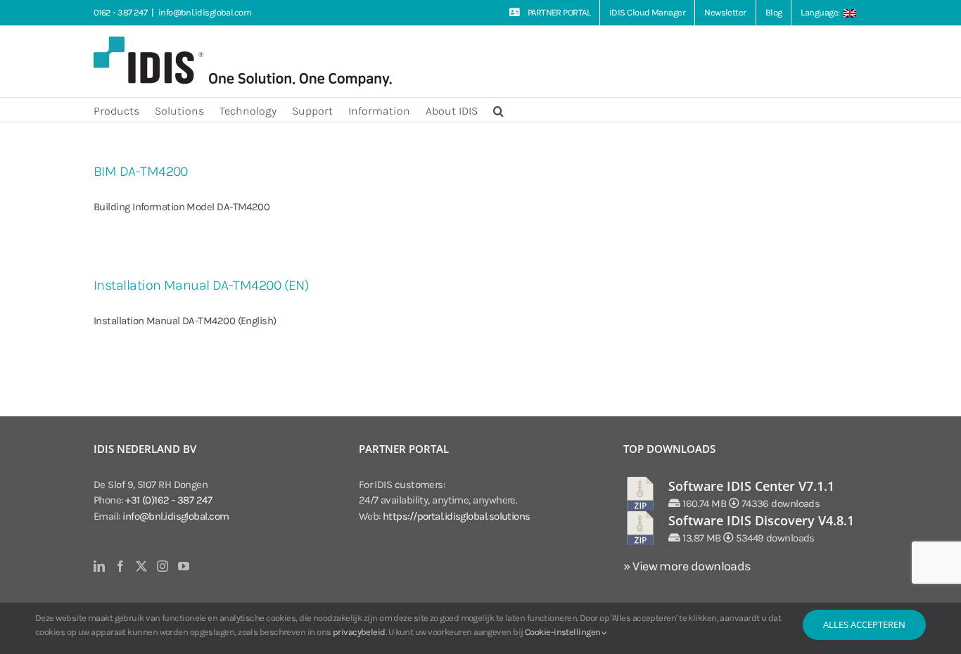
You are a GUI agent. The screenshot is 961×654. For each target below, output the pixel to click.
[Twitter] (141, 566)
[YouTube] (183, 566)
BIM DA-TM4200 (141, 171)
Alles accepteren (864, 624)
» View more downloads (686, 566)
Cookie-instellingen (563, 632)
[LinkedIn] (99, 566)
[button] (498, 110)
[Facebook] (120, 566)
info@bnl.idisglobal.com (204, 12)
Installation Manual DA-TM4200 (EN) (201, 285)
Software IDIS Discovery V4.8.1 (761, 520)
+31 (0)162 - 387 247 (168, 500)
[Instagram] (162, 566)
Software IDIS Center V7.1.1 (751, 485)
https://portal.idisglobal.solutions (456, 516)
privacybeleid (359, 632)
